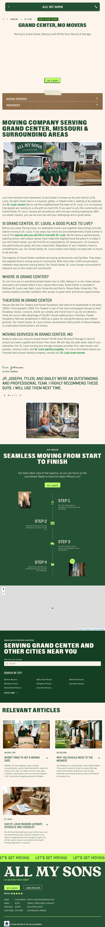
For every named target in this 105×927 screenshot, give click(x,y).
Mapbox (88, 629)
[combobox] (54, 664)
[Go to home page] (3, 19)
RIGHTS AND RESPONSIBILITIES (40, 899)
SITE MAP (19, 910)
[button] (52, 98)
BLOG (17, 902)
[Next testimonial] (20, 395)
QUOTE (18, 906)
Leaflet (80, 629)
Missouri (14, 19)
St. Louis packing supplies (49, 349)
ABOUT (7, 902)
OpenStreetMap (98, 629)
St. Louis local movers (72, 352)
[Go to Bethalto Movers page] (52, 608)
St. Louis (28, 19)
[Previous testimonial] (4, 395)
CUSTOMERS (20, 899)
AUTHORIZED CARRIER (36, 910)
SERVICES (8, 906)
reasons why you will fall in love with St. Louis (40, 234)
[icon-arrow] (46, 758)
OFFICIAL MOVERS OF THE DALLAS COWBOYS (26, 923)
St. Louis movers (16, 204)
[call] (96, 6)
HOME (6, 899)
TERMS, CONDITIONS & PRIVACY (41, 902)
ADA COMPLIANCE (35, 906)
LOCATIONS (9, 910)
